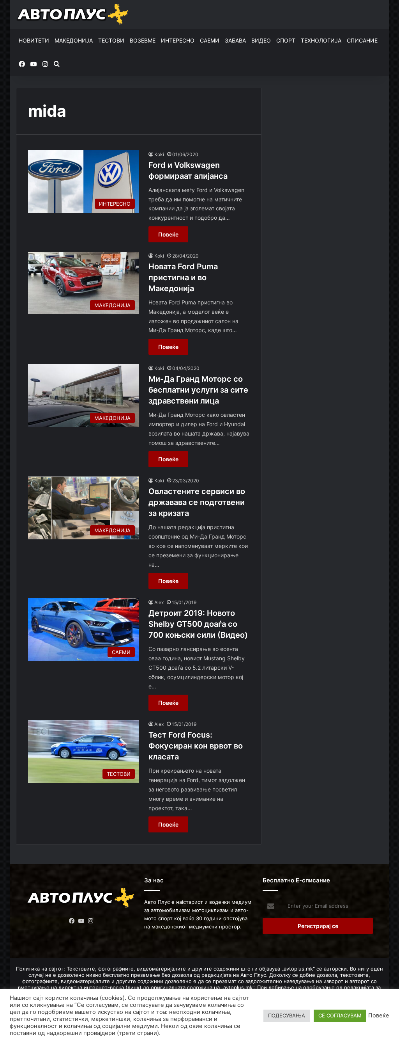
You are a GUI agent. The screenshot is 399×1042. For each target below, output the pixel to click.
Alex (159, 602)
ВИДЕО (261, 40)
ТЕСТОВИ (111, 40)
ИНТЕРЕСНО (177, 40)
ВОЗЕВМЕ (142, 40)
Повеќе (168, 234)
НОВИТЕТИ (34, 40)
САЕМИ (209, 40)
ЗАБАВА (235, 40)
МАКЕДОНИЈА (74, 40)
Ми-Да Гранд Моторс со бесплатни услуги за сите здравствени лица (198, 389)
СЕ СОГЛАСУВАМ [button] (340, 1015)
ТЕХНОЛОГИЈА (321, 40)
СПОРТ (285, 40)
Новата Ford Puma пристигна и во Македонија (183, 277)
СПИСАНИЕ (362, 40)
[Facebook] (71, 921)
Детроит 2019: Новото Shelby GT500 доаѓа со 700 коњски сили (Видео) (198, 624)
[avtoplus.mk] (73, 14)
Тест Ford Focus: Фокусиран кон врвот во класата (195, 745)
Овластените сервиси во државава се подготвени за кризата (196, 502)
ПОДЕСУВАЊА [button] (286, 1015)
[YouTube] (81, 921)
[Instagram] (90, 921)
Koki (159, 154)
